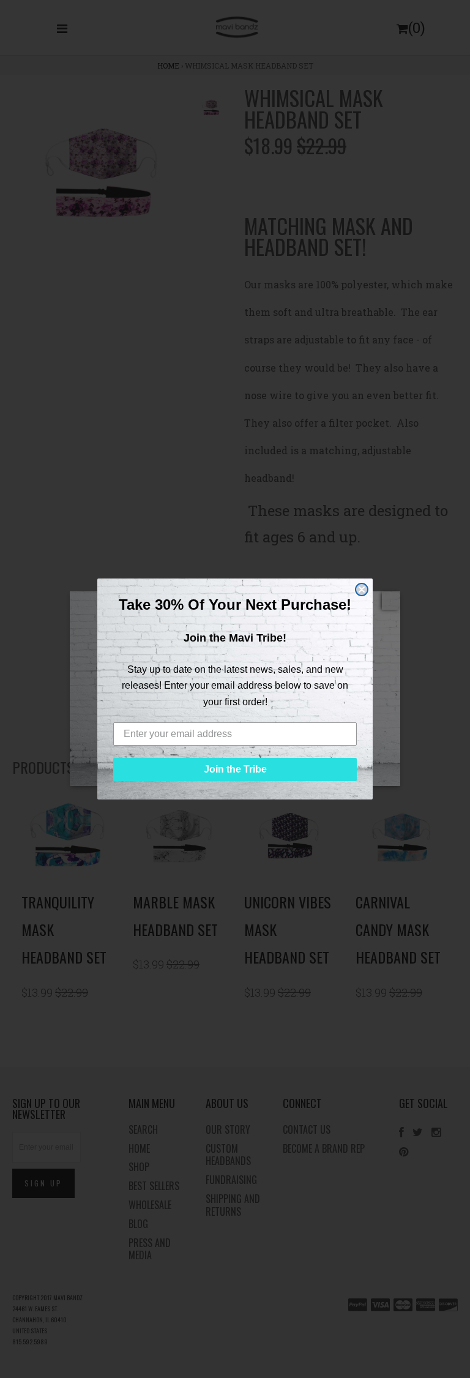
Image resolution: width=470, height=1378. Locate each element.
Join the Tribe (235, 769)
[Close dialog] (362, 589)
